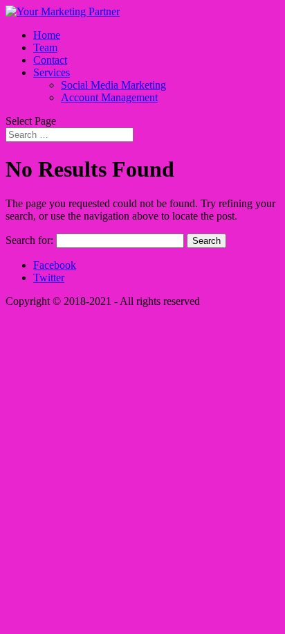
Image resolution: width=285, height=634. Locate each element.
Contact (50, 60)
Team (45, 47)
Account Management (109, 97)
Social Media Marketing (113, 85)
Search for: (29, 240)
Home (46, 35)
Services (51, 72)
